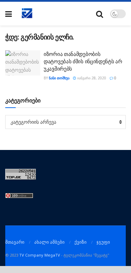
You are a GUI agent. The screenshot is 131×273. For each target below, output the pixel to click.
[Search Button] (99, 14)
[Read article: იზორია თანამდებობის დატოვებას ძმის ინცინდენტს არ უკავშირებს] (22, 63)
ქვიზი (80, 242)
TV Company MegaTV (39, 255)
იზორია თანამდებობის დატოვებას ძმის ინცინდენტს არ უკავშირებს (83, 61)
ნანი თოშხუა (59, 78)
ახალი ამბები (49, 242)
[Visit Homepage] (27, 14)
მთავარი (14, 242)
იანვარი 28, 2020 (91, 78)
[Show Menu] (8, 14)
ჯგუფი (103, 242)
